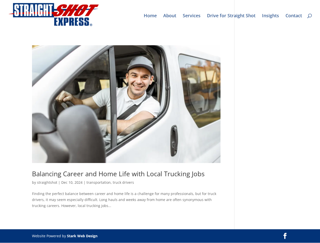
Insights (270, 16)
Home (150, 16)
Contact (294, 16)
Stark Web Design (82, 236)
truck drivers (123, 182)
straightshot (47, 182)
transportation (98, 182)
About (169, 16)
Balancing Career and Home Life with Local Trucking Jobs (118, 173)
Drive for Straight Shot (231, 16)
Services (191, 16)
